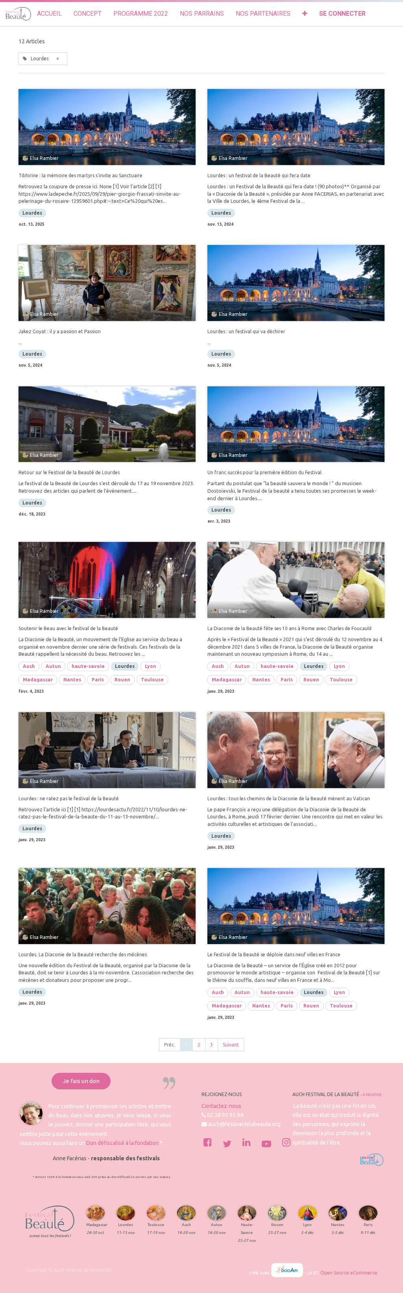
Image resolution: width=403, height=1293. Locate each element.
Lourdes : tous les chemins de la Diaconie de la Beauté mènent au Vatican (288, 798)
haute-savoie (88, 666)
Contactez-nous (221, 1106)
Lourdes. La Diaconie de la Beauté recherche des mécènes (82, 954)
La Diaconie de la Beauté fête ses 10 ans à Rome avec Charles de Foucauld (289, 628)
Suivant (231, 1044)
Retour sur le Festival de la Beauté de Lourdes (69, 472)
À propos (371, 1095)
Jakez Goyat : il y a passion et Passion (59, 331)
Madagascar (38, 679)
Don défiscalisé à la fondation (122, 1143)
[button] (304, 14)
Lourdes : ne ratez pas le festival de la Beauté (68, 798)
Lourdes (32, 212)
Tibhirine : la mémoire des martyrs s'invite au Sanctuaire (80, 175)
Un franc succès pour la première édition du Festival (264, 472)
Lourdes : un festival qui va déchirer (246, 331)
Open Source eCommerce (348, 1272)
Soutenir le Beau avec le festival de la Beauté (68, 628)
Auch (29, 666)
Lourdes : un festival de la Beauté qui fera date (259, 175)
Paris (98, 679)
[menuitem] (49, 14)
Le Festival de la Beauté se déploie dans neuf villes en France (273, 954)
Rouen (122, 679)
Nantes (72, 679)
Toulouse (152, 679)
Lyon (150, 666)
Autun (53, 666)
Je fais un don (81, 1081)
